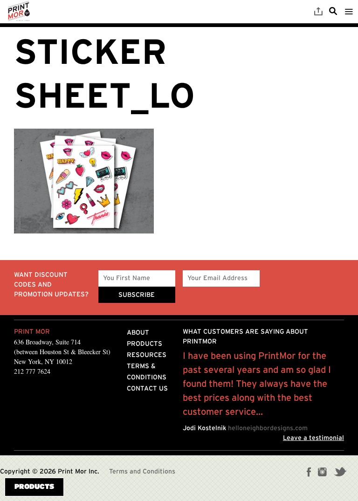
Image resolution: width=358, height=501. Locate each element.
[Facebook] (309, 473)
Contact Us (147, 388)
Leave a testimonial (313, 438)
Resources (146, 355)
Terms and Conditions (142, 471)
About (138, 332)
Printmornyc (19, 11)
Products (144, 344)
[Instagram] (322, 473)
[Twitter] (340, 473)
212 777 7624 (32, 371)
